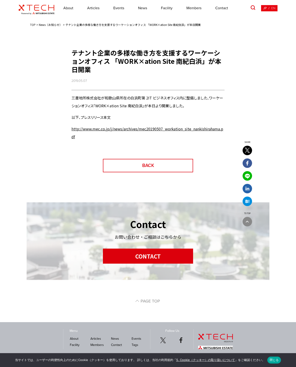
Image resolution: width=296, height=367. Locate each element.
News (142, 8)
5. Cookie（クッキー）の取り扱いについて (205, 360)
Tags (135, 345)
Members (193, 8)
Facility (167, 8)
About (68, 8)
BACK (148, 165)
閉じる (274, 360)
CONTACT (148, 256)
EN (273, 8)
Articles (93, 8)
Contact (221, 8)
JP (265, 8)
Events (118, 8)
